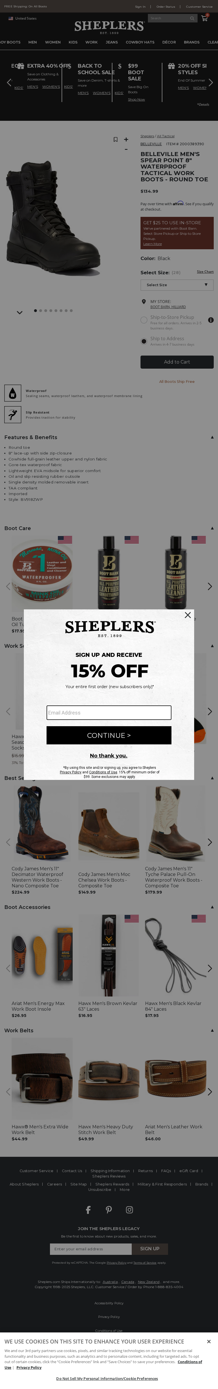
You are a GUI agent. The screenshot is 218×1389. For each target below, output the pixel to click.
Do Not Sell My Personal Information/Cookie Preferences (107, 1378)
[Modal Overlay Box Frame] (109, 694)
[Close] (209, 1341)
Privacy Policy (28, 1367)
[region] (109, 1360)
